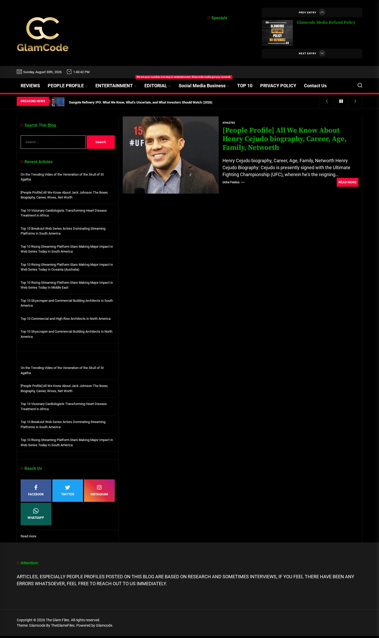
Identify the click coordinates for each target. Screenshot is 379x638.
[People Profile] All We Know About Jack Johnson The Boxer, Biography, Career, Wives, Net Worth (64, 194)
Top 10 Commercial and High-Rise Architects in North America (66, 318)
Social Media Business (202, 85)
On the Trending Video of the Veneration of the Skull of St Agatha (62, 176)
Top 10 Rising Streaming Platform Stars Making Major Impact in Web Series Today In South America (67, 248)
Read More (348, 182)
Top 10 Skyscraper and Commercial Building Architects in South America (67, 302)
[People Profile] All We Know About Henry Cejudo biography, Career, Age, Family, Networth (285, 139)
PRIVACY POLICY (278, 85)
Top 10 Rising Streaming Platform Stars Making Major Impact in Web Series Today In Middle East (67, 284)
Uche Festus (231, 182)
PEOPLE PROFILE (66, 85)
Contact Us (315, 85)
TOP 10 (244, 85)
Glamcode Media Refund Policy (326, 22)
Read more (28, 536)
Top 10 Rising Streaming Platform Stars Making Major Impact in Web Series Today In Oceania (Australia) (67, 266)
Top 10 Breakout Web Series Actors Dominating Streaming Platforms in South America (63, 230)
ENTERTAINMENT (118, 83)
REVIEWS (30, 85)
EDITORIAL (155, 85)
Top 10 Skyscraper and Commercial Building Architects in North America (66, 334)
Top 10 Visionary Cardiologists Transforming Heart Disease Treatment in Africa (64, 212)
